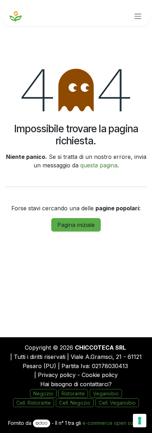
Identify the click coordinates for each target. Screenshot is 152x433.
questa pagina (98, 165)
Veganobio (106, 393)
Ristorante (73, 393)
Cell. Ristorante (33, 403)
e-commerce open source (113, 423)
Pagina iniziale (76, 224)
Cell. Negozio (74, 403)
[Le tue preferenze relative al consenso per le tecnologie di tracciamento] (139, 420)
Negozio (43, 393)
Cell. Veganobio (117, 403)
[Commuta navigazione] (138, 16)
